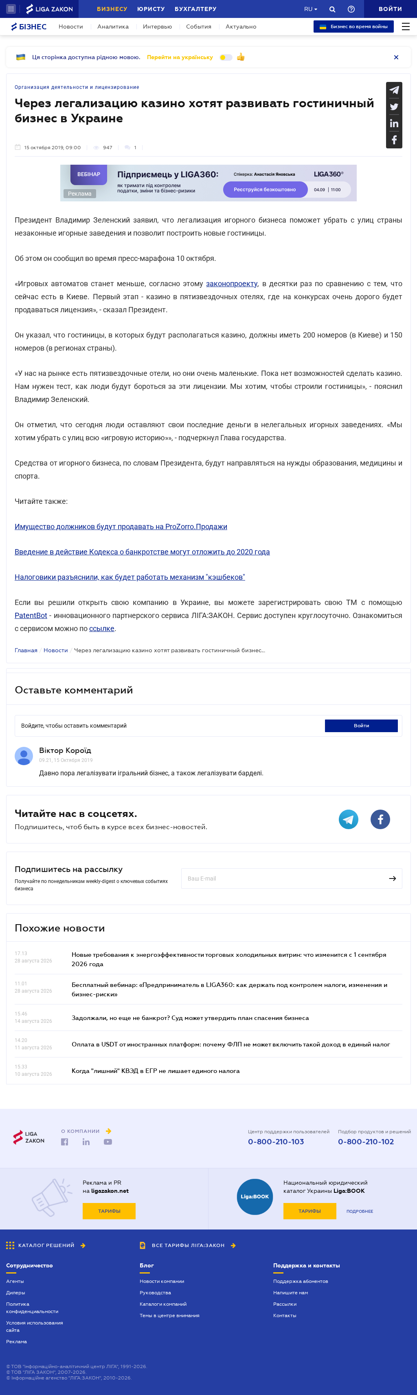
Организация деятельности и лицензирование (77, 87)
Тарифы (109, 1211)
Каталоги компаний (163, 1304)
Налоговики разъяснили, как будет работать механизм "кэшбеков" (130, 577)
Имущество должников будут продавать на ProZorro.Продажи (121, 526)
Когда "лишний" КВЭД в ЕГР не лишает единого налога (156, 1070)
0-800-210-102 (366, 1142)
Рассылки (284, 1304)
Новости (71, 26)
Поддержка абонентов (300, 1281)
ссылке (101, 628)
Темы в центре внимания (170, 1315)
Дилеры (15, 1293)
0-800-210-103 (276, 1142)
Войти (361, 725)
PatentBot (31, 615)
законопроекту (231, 283)
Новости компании (162, 1281)
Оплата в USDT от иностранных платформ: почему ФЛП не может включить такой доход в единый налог (231, 1044)
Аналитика (113, 26)
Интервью (157, 26)
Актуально (241, 26)
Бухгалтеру (196, 9)
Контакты (284, 1315)
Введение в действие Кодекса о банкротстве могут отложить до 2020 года (142, 551)
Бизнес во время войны (358, 26)
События (198, 26)
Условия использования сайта (34, 1326)
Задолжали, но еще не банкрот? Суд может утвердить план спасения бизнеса (190, 1017)
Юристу (151, 9)
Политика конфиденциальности (32, 1307)
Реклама (16, 1341)
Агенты (15, 1281)
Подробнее (360, 1211)
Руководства (155, 1293)
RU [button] (308, 9)
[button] (11, 9)
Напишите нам (290, 1293)
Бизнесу (112, 9)
